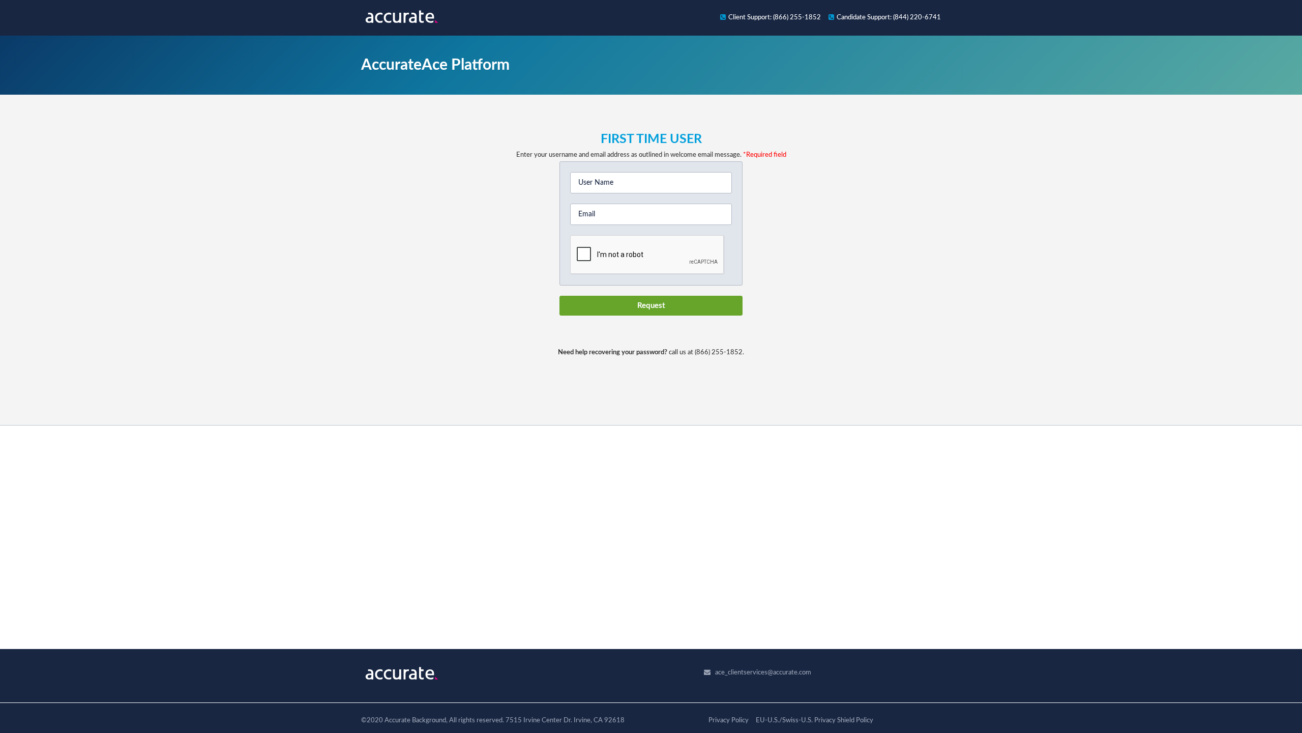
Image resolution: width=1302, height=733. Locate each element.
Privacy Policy (728, 720)
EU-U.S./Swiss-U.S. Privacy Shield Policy (814, 720)
